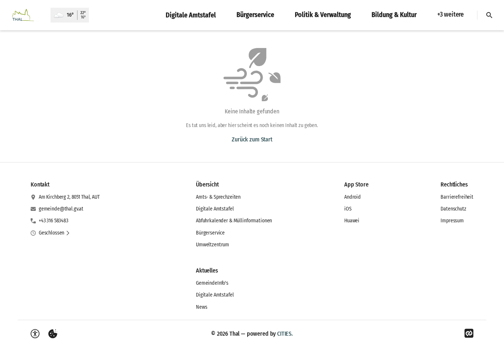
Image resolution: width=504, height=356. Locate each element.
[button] (54, 233)
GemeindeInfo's (212, 283)
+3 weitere (450, 14)
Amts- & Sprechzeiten (218, 197)
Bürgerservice (210, 233)
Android (352, 197)
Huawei (351, 221)
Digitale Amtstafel (215, 209)
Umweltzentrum (212, 245)
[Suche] (489, 15)
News (201, 307)
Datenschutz (453, 209)
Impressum (452, 221)
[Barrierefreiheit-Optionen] (35, 333)
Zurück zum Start (252, 139)
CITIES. (285, 333)
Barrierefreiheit (457, 197)
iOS (348, 209)
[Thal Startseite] (25, 15)
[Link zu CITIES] (469, 333)
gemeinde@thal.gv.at (61, 209)
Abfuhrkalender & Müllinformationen (234, 221)
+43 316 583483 (53, 221)
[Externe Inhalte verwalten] (52, 333)
